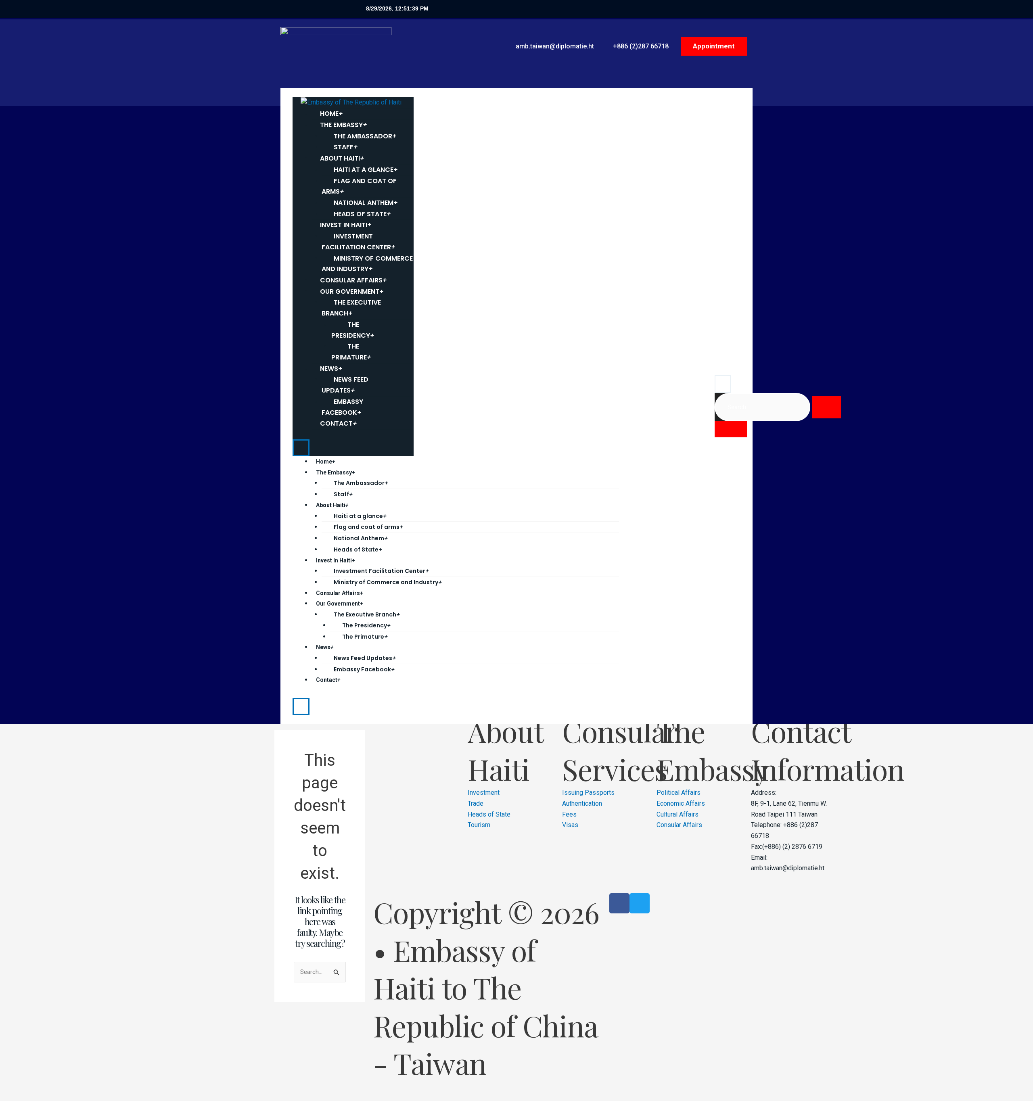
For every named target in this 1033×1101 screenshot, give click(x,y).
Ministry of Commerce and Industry (367, 264)
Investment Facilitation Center (358, 242)
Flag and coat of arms (359, 186)
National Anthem (361, 538)
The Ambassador (361, 483)
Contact (338, 423)
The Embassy (335, 472)
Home (325, 461)
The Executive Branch (351, 308)
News (324, 647)
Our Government (339, 603)
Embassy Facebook (342, 407)
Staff (343, 494)
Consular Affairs (339, 593)
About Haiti (332, 505)
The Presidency (352, 330)
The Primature (351, 352)
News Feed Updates (345, 385)
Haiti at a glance (360, 516)
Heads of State (358, 549)
